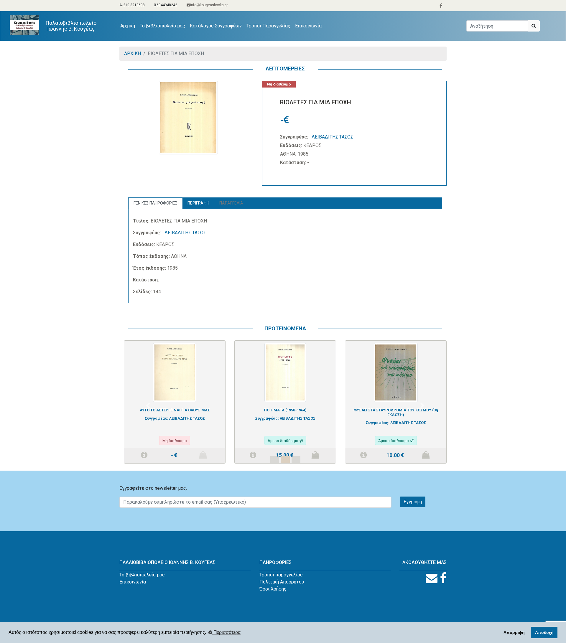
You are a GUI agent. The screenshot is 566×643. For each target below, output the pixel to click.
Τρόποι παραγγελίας (281, 575)
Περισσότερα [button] (226, 632)
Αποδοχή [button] (544, 632)
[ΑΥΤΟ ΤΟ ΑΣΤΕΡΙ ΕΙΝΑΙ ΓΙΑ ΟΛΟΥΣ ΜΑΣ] (175, 372)
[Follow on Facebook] (443, 578)
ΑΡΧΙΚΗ (132, 53)
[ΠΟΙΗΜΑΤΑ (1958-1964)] (285, 372)
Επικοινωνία (308, 26)
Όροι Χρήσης (273, 589)
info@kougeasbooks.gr (209, 5)
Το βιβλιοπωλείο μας (162, 26)
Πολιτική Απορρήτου (281, 582)
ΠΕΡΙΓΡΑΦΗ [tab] (198, 203)
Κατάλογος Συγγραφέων (216, 26)
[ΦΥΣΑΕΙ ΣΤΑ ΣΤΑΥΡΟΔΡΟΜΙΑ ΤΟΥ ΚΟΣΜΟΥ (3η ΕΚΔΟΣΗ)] (396, 372)
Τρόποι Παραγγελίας (268, 26)
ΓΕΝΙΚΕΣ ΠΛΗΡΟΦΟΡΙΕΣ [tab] (155, 203)
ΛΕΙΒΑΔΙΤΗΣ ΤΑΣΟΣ (332, 137)
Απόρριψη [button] (514, 632)
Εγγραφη (413, 501)
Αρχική (128, 26)
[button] (148, 405)
